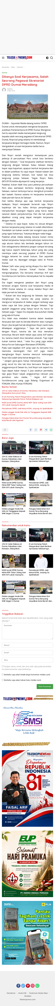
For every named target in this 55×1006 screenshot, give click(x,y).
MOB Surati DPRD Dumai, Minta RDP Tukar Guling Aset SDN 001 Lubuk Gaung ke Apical (27, 404)
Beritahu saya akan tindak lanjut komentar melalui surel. (27, 674)
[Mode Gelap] (47, 58)
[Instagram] (33, 986)
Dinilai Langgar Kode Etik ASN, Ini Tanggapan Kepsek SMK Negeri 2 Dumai (26, 413)
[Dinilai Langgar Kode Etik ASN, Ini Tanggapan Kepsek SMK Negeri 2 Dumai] (14, 499)
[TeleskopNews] (19, 57)
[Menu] (3, 58)
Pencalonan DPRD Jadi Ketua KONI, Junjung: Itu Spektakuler (27, 408)
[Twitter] (23, 986)
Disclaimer (11, 993)
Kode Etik (22, 993)
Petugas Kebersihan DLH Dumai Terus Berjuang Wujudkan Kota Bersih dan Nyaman (26, 419)
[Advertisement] (27, 27)
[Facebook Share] (31, 430)
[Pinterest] (28, 986)
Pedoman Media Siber (38, 993)
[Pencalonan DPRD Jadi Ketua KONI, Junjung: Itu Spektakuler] (41, 473)
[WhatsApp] (37, 986)
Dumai (4, 72)
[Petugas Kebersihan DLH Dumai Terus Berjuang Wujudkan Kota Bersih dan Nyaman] (41, 499)
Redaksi (10, 89)
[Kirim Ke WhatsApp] (51, 430)
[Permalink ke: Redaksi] (4, 89)
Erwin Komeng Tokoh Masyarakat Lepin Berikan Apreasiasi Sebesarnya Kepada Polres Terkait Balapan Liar (27, 398)
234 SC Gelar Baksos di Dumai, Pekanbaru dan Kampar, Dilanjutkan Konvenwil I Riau (26, 392)
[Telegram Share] (46, 430)
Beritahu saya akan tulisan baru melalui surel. (22, 680)
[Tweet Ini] (36, 430)
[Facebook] (18, 986)
